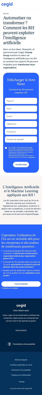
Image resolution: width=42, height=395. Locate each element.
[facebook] (32, 335)
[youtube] (15, 335)
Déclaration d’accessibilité (21, 370)
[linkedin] (10, 335)
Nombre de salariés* (15, 139)
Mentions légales (21, 360)
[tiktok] (26, 335)
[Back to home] (7, 4)
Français (22, 382)
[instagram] (21, 335)
